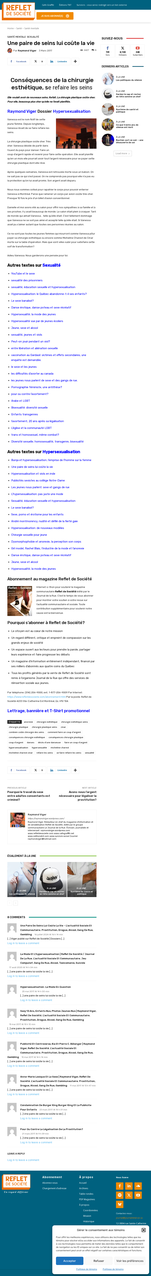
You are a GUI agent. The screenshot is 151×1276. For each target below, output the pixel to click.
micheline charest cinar (21, 752)
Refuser (99, 1261)
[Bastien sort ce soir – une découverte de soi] (108, 140)
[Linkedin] (129, 1186)
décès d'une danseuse (49, 742)
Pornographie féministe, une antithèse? (36, 387)
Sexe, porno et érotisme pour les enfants (37, 514)
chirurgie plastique (18, 727)
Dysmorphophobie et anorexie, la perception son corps (46, 541)
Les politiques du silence (22, 894)
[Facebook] (119, 1186)
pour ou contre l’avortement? (29, 394)
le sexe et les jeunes (24, 366)
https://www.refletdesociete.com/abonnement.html (36, 696)
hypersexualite (39, 747)
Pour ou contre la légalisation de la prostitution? (51, 1129)
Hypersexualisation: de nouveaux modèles (37, 528)
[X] (129, 1195)
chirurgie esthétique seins (74, 721)
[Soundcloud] (138, 1186)
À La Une (21, 891)
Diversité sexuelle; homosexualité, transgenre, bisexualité (47, 441)
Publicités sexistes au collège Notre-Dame (38, 480)
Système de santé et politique (82, 892)
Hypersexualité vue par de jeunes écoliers (37, 321)
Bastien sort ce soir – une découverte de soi (129, 141)
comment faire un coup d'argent (64, 732)
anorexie (28, 721)
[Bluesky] (119, 1204)
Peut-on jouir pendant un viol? (30, 341)
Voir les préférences (129, 1261)
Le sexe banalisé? (22, 300)
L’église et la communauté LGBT (31, 428)
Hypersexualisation (71, 111)
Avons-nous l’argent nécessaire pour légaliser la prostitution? (77, 795)
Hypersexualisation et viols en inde (33, 473)
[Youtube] (138, 1195)
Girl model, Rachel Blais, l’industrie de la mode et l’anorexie (47, 548)
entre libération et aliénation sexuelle (34, 348)
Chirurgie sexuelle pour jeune (29, 534)
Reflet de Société (65, 622)
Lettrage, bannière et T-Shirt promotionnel (48, 710)
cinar (63, 727)
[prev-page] (9, 903)
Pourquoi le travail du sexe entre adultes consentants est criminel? (28, 795)
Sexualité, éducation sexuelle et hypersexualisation (43, 501)
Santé (19, 28)
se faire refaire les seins (69, 752)
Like (108, 47)
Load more (121, 153)
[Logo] (18, 11)
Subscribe (137, 47)
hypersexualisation (18, 747)
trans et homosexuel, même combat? (35, 434)
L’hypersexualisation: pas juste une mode (37, 494)
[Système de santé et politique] (81, 879)
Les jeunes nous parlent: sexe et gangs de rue (40, 487)
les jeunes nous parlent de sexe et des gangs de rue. (44, 380)
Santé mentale (31, 28)
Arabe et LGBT (20, 400)
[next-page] (15, 903)
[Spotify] (119, 1195)
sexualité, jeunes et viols (26, 334)
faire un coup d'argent (75, 742)
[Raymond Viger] (10, 50)
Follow (122, 47)
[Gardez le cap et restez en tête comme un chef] (51, 879)
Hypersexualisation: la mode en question (45, 987)
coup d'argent (16, 742)
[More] (75, 61)
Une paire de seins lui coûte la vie (32, 467)
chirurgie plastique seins (44, 727)
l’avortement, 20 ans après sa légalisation (37, 421)
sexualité (89, 752)
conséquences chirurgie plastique (66, 737)
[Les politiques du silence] (22, 879)
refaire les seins (44, 752)
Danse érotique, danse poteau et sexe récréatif (41, 307)
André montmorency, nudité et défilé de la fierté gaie (44, 521)
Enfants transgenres (24, 414)
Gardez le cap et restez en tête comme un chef (51, 892)
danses (30, 742)
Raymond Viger (27, 50)
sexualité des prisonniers (27, 280)
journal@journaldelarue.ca (129, 1217)
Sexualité (33, 37)
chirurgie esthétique (47, 721)
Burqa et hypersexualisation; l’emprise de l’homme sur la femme (51, 460)
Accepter (69, 1261)
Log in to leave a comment (23, 943)
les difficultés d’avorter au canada (32, 373)
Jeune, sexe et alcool (24, 328)
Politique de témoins (86, 1269)
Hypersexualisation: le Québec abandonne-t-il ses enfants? (49, 294)
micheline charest (60, 747)
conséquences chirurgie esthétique (27, 737)
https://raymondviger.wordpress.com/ (46, 819)
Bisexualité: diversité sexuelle (29, 407)
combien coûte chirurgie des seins (26, 732)
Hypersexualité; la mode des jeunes (33, 314)
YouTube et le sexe (23, 273)
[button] (143, 1230)
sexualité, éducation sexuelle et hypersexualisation (43, 287)
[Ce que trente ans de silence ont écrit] (108, 124)
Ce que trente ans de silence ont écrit (127, 126)
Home (10, 28)
